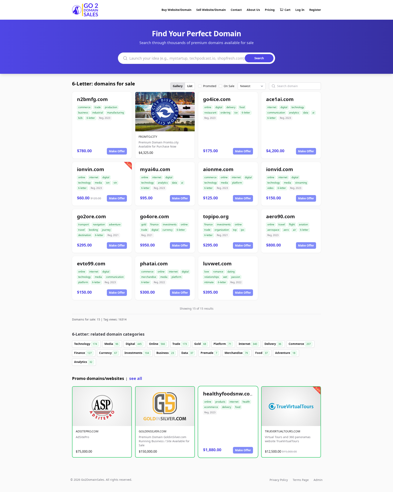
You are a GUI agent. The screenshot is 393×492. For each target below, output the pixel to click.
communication (276, 112)
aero (286, 230)
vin (115, 182)
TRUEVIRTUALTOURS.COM (282, 431)
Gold (200, 344)
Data (187, 353)
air (294, 230)
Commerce (300, 344)
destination (84, 235)
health (246, 401)
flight (292, 224)
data (305, 112)
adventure (115, 224)
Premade (209, 353)
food (242, 107)
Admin (318, 480)
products (220, 401)
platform (237, 182)
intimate (209, 282)
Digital (134, 344)
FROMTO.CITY (148, 137)
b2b (80, 118)
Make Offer (117, 151)
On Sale (229, 86)
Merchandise (236, 353)
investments (170, 224)
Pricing (270, 10)
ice (236, 112)
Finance (83, 353)
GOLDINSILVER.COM (152, 431)
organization (222, 230)
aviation (303, 224)
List (189, 86)
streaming (301, 182)
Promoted (209, 86)
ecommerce (211, 407)
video (270, 188)
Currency (108, 353)
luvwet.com (217, 263)
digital (218, 107)
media (98, 182)
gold (143, 224)
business (83, 112)
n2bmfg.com (92, 99)
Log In (299, 10)
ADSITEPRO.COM (87, 431)
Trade (179, 344)
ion (108, 182)
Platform (222, 344)
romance (218, 271)
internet (271, 107)
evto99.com (91, 263)
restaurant (210, 112)
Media (111, 344)
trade (98, 107)
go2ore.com (91, 216)
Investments (136, 353)
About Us (253, 10)
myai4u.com (155, 169)
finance (154, 224)
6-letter (91, 118)
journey (106, 230)
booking (93, 230)
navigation (99, 224)
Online (157, 344)
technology (297, 107)
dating (231, 271)
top (235, 230)
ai (313, 112)
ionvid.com (279, 169)
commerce (84, 107)
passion (235, 277)
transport (83, 224)
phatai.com (154, 263)
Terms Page (301, 480)
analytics (294, 112)
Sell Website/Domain (211, 10)
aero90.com (280, 216)
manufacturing (115, 112)
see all (135, 378)
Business (165, 353)
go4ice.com (217, 99)
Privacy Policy (279, 480)
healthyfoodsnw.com (229, 393)
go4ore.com (154, 216)
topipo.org (216, 216)
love (206, 271)
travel (81, 230)
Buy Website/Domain (176, 10)
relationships (211, 277)
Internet (248, 344)
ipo (242, 230)
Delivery (272, 344)
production (111, 107)
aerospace (273, 230)
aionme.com (218, 169)
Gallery (178, 86)
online (207, 107)
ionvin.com (90, 169)
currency (168, 230)
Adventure (285, 353)
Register (315, 10)
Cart (287, 10)
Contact (236, 10)
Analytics (83, 362)
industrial (97, 112)
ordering (225, 112)
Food (261, 353)
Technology (85, 344)
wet (225, 277)
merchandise (148, 277)
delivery (230, 107)
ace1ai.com (280, 99)
